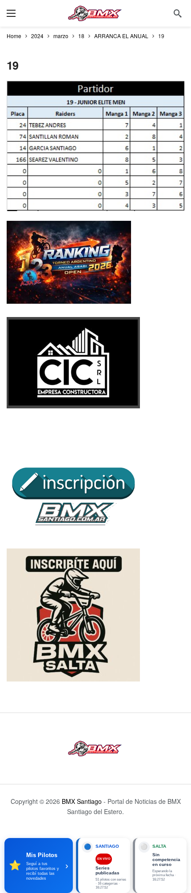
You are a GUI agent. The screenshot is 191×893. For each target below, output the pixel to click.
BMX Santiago (82, 801)
